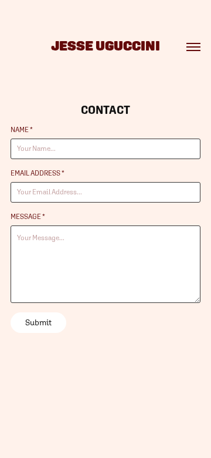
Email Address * (37, 173)
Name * (22, 130)
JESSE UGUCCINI (105, 45)
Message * (28, 217)
